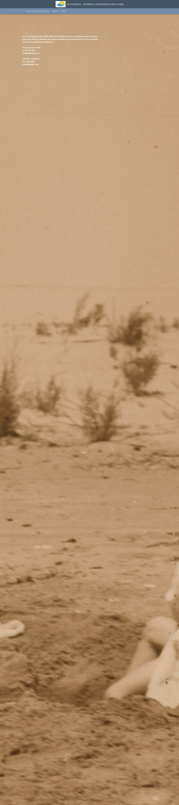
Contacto (63, 11)
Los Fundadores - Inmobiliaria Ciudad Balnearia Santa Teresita (95, 4)
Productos (54, 11)
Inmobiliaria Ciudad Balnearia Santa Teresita (37, 11)
